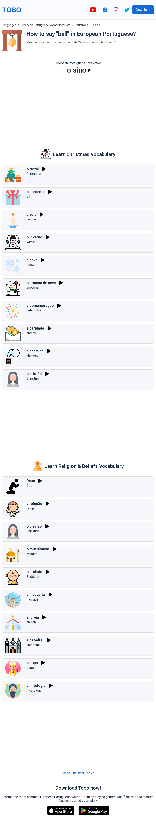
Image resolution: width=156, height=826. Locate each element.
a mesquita (36, 594)
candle (31, 219)
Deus (31, 481)
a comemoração (40, 305)
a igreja (33, 617)
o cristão (34, 374)
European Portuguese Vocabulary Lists (45, 25)
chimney (32, 356)
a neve (32, 260)
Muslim (32, 554)
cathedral (33, 645)
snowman (33, 287)
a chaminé (35, 351)
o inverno (34, 237)
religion (32, 508)
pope (30, 668)
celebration (34, 310)
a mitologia (36, 685)
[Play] (89, 70)
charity (31, 333)
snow (30, 265)
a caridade (35, 328)
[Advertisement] (78, 108)
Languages (9, 25)
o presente (36, 192)
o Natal (33, 169)
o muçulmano (38, 549)
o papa (32, 663)
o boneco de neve (41, 283)
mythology (34, 690)
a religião (34, 503)
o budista (34, 572)
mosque (32, 599)
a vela (31, 214)
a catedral (35, 640)
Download (143, 9)
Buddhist (33, 577)
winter (31, 242)
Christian (33, 378)
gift (29, 196)
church (31, 622)
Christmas (81, 25)
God (29, 486)
